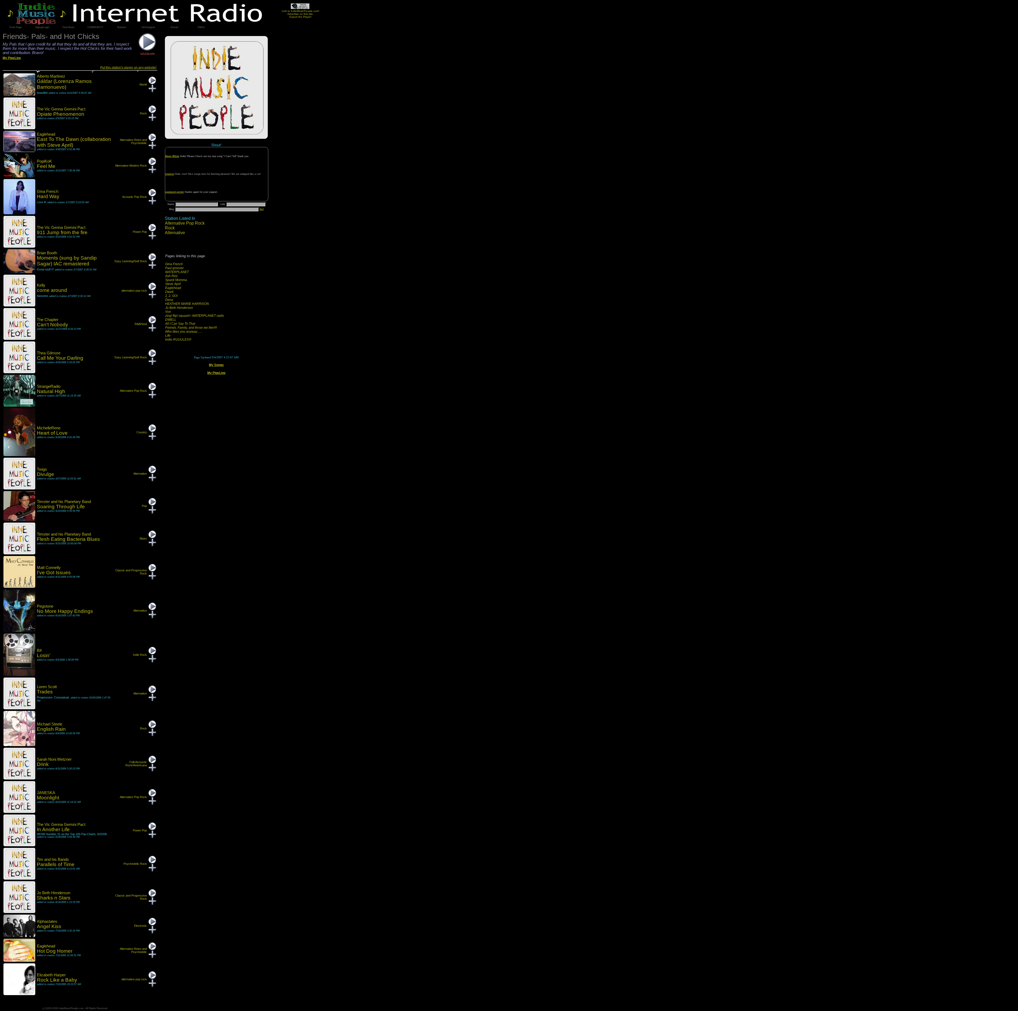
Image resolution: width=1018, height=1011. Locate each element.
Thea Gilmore (48, 353)
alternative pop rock (134, 290)
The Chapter (47, 320)
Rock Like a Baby (57, 980)
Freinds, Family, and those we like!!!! (191, 327)
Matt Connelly (49, 567)
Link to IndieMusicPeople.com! (300, 11)
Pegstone (45, 606)
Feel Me (46, 166)
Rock (170, 228)
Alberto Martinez (51, 76)
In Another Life (53, 829)
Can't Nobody (52, 324)
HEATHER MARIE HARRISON (187, 304)
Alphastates (47, 921)
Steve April (173, 284)
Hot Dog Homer (54, 951)
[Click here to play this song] (152, 83)
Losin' (43, 655)
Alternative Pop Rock (185, 223)
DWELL (170, 320)
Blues (143, 538)
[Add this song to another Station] (152, 91)
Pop (144, 505)
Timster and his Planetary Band (64, 502)
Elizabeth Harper (51, 975)
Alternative (175, 232)
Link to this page (147, 53)
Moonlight (48, 797)
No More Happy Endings (65, 611)
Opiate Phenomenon (60, 114)
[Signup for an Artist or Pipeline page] (42, 27)
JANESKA (46, 793)
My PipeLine (216, 373)
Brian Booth (47, 253)
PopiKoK (44, 161)
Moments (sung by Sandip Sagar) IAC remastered (67, 260)
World (143, 84)
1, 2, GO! (171, 296)
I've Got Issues (54, 572)
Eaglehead (173, 288)
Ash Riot (171, 276)
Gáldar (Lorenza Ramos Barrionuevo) (64, 84)
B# (39, 650)
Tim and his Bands (53, 859)
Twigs (42, 469)
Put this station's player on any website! (128, 67)
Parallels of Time (55, 864)
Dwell (169, 292)
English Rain (51, 729)
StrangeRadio (48, 386)
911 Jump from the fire (62, 232)
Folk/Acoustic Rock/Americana (136, 763)
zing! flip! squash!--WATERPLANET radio (194, 316)
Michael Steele (49, 724)
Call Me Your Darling (60, 358)
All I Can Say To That (180, 324)
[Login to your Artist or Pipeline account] (15, 27)
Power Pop (140, 231)
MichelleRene (48, 428)
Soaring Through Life (61, 506)
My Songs (216, 365)
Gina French (174, 264)
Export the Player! (300, 16)
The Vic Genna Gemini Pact (61, 109)
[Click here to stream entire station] (147, 49)
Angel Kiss (49, 926)
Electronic (140, 925)
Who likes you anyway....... (184, 331)
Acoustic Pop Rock (134, 196)
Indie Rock (140, 654)
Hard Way (48, 196)
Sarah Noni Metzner (54, 759)
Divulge (45, 474)
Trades (45, 691)
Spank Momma (176, 280)
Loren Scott (47, 687)
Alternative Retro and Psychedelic (133, 141)
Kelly (41, 285)
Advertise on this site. (300, 13)
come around (52, 290)
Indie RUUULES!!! (178, 339)
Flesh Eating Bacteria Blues (68, 539)
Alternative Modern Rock (131, 165)
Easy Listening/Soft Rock (131, 261)
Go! (262, 209)
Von (168, 312)
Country (142, 432)
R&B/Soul (141, 324)
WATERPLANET (177, 272)
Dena (169, 300)
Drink (43, 764)
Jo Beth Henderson (179, 308)
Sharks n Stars (54, 898)
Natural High (51, 391)
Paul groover (174, 268)
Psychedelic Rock (135, 863)
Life (167, 335)
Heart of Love (52, 433)
